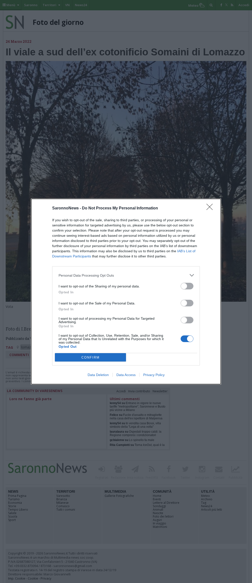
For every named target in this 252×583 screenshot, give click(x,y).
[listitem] (126, 275)
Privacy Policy (154, 375)
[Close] (211, 208)
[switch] (187, 286)
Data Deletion (98, 375)
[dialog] (126, 291)
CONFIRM (90, 357)
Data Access (126, 375)
